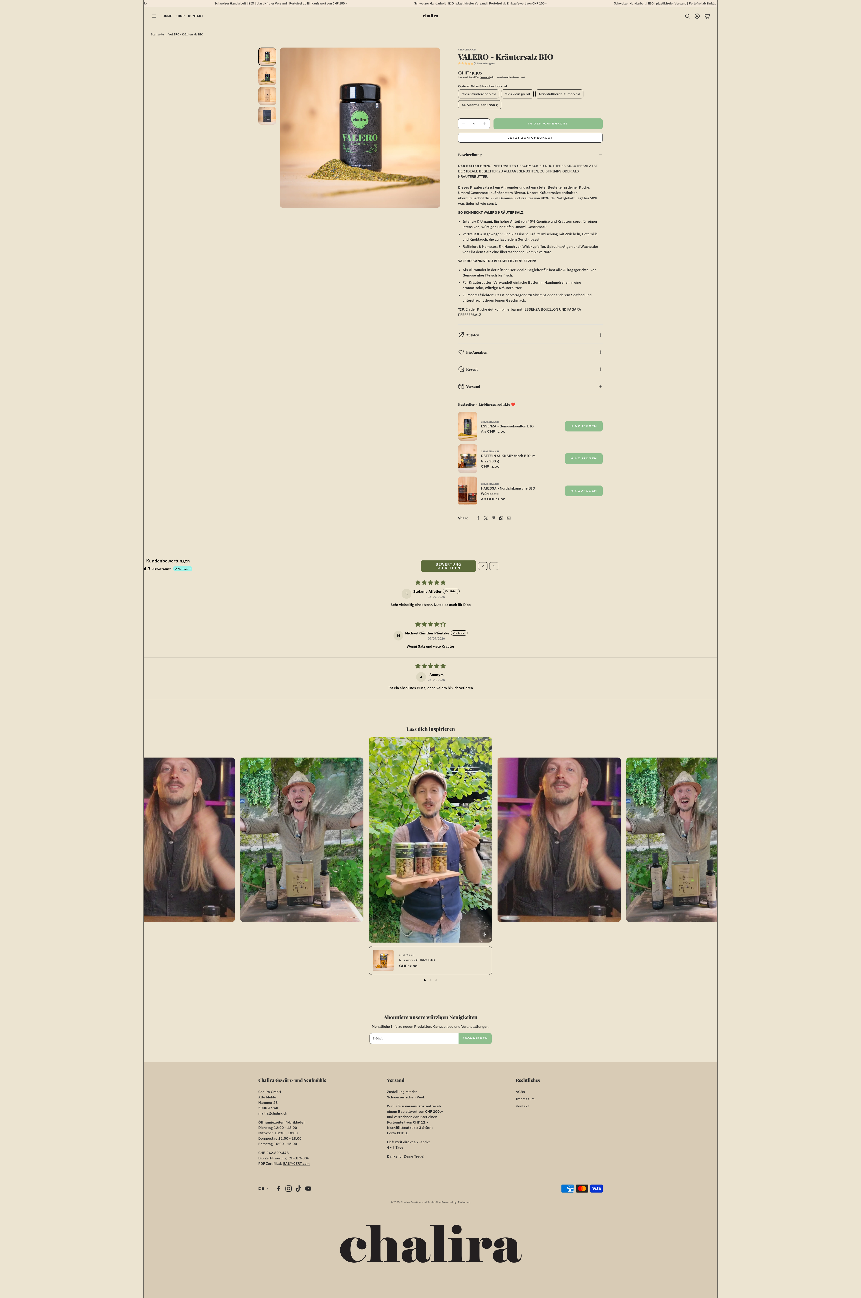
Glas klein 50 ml (517, 94)
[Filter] (482, 566)
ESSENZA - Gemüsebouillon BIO (507, 426)
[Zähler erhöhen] (484, 124)
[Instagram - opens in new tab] (288, 1188)
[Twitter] (486, 518)
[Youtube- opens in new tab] (308, 1188)
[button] (154, 16)
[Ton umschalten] (484, 934)
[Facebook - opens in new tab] (279, 1188)
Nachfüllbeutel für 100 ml (559, 94)
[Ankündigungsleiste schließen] (712, 3)
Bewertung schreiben (448, 566)
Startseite (157, 34)
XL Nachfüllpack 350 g (480, 105)
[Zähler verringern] (464, 124)
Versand (485, 77)
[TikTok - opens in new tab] (298, 1188)
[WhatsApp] (501, 518)
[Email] (509, 518)
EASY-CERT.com (296, 1163)
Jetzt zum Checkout (530, 137)
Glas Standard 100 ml (479, 94)
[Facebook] (478, 518)
